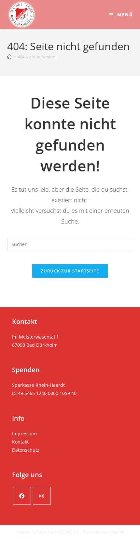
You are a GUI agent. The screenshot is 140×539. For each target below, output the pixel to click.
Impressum (24, 433)
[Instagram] (42, 496)
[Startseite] (9, 57)
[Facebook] (22, 496)
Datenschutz (25, 450)
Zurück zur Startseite (70, 271)
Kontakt (20, 442)
